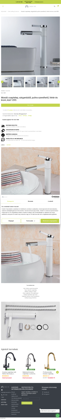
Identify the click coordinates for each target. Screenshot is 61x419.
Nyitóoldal (3, 11)
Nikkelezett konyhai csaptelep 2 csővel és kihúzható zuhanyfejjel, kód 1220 (29, 374)
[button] (5, 376)
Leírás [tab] (3, 145)
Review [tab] (8, 145)
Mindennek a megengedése (50, 220)
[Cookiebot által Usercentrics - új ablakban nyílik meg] (52, 197)
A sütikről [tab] (50, 201)
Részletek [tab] (30, 201)
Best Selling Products (13, 11)
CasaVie (7, 91)
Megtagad (11, 220)
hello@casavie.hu (39, 2)
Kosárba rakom (57, 372)
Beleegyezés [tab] (10, 201)
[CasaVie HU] (30, 6)
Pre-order (30, 105)
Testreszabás (29, 220)
